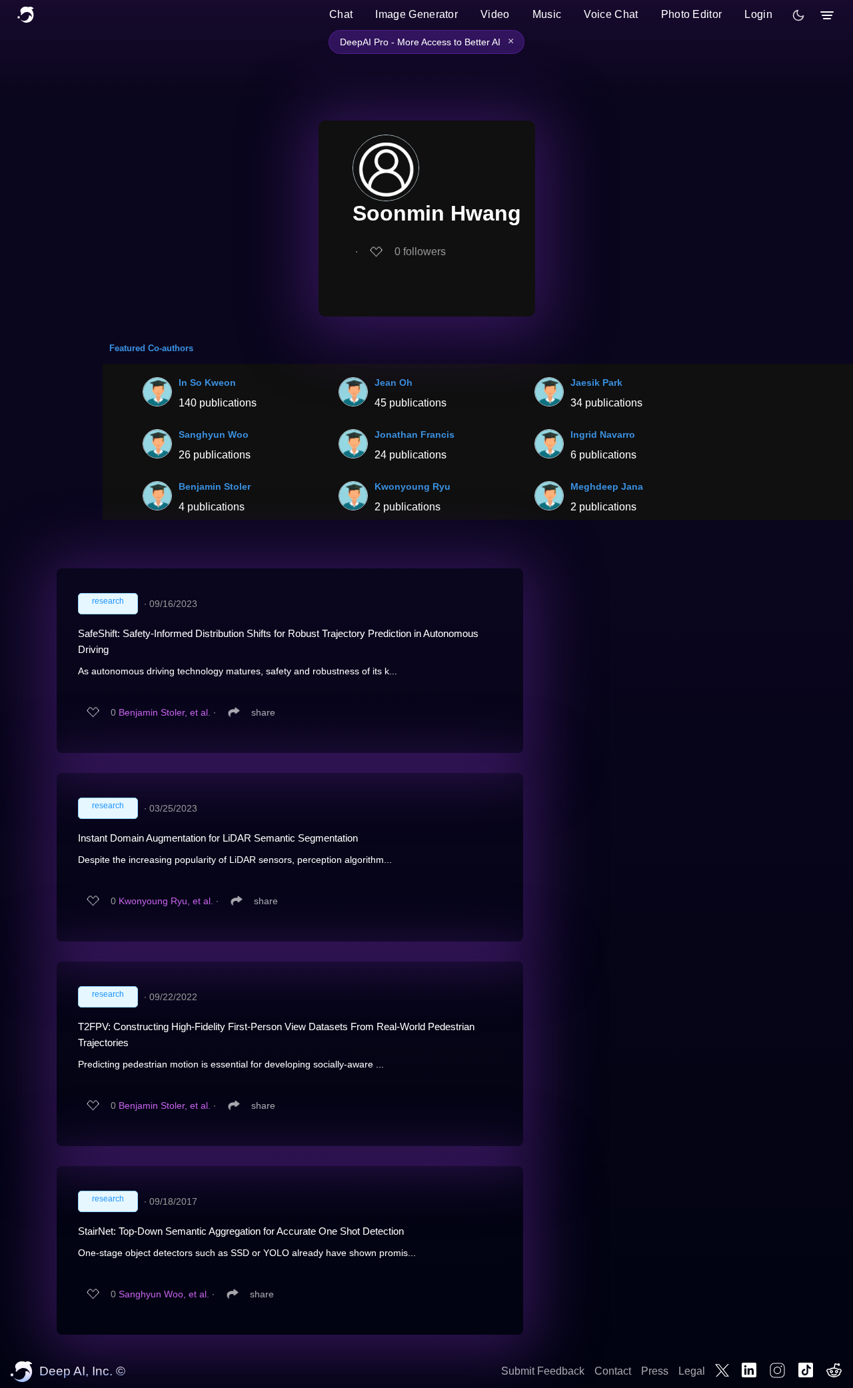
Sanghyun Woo (214, 434)
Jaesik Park (596, 382)
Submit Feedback (542, 1371)
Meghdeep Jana (606, 486)
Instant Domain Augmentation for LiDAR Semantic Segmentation (218, 838)
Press (654, 1371)
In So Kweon (207, 382)
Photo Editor (691, 14)
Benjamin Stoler (215, 486)
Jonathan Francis (414, 434)
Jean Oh (394, 382)
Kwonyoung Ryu (412, 486)
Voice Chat (611, 14)
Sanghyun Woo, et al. (164, 1294)
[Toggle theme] (798, 15)
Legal (691, 1371)
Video (495, 14)
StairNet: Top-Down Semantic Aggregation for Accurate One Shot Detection (241, 1231)
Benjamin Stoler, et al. (165, 712)
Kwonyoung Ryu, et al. (166, 901)
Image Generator (416, 14)
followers (420, 251)
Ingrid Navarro (602, 434)
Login (758, 14)
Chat (341, 14)
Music (547, 14)
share (263, 712)
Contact (612, 1371)
